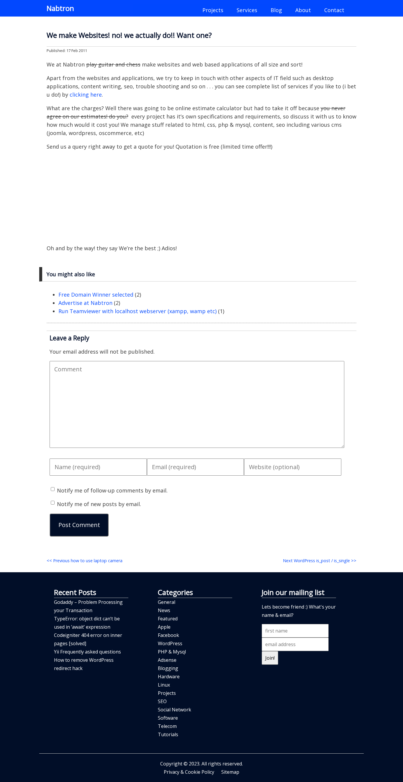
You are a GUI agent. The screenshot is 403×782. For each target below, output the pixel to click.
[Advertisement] (201, 197)
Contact (334, 10)
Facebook (168, 635)
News (164, 610)
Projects (212, 10)
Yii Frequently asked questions (87, 651)
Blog (276, 10)
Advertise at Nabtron (85, 302)
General (166, 602)
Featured (168, 618)
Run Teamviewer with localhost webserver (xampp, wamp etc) (137, 311)
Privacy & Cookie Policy (189, 772)
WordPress (170, 643)
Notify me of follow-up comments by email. (112, 490)
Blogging (168, 668)
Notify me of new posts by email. (99, 504)
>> (319, 560)
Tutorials (168, 734)
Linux (164, 685)
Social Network (174, 709)
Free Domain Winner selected (95, 294)
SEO (162, 701)
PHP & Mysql (172, 651)
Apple (164, 627)
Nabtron (60, 8)
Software (168, 718)
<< (84, 560)
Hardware (169, 676)
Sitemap (230, 772)
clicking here (86, 94)
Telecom (167, 726)
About (303, 10)
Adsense (167, 660)
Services (247, 10)
